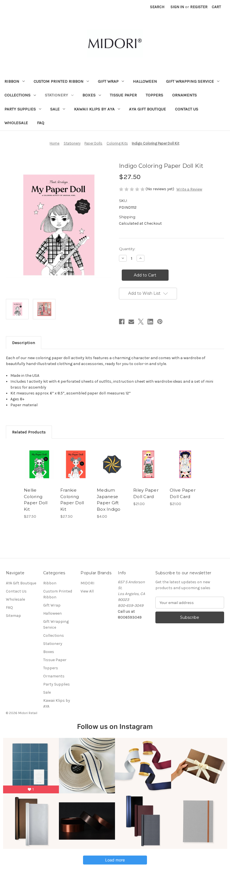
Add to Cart (39, 471)
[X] (141, 322)
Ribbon (11, 81)
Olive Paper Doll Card (183, 493)
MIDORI (87, 583)
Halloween (145, 81)
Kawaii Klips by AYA (94, 108)
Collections (17, 94)
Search (157, 6)
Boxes (89, 94)
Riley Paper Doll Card (145, 493)
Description (23, 342)
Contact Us (186, 108)
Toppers (154, 94)
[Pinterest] (160, 322)
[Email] (131, 322)
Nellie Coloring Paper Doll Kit (36, 499)
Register (199, 6)
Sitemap (13, 615)
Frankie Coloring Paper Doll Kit (72, 499)
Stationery (56, 94)
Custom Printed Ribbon (59, 81)
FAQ (40, 122)
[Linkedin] (150, 322)
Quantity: (127, 249)
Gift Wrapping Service (190, 81)
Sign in (177, 6)
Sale (55, 108)
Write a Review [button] (189, 189)
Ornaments (184, 94)
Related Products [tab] (29, 431)
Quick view (39, 457)
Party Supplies (20, 108)
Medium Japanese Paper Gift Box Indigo (109, 499)
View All (87, 591)
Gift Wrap (108, 81)
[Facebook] (122, 322)
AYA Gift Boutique (147, 108)
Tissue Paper (123, 94)
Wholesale (16, 122)
